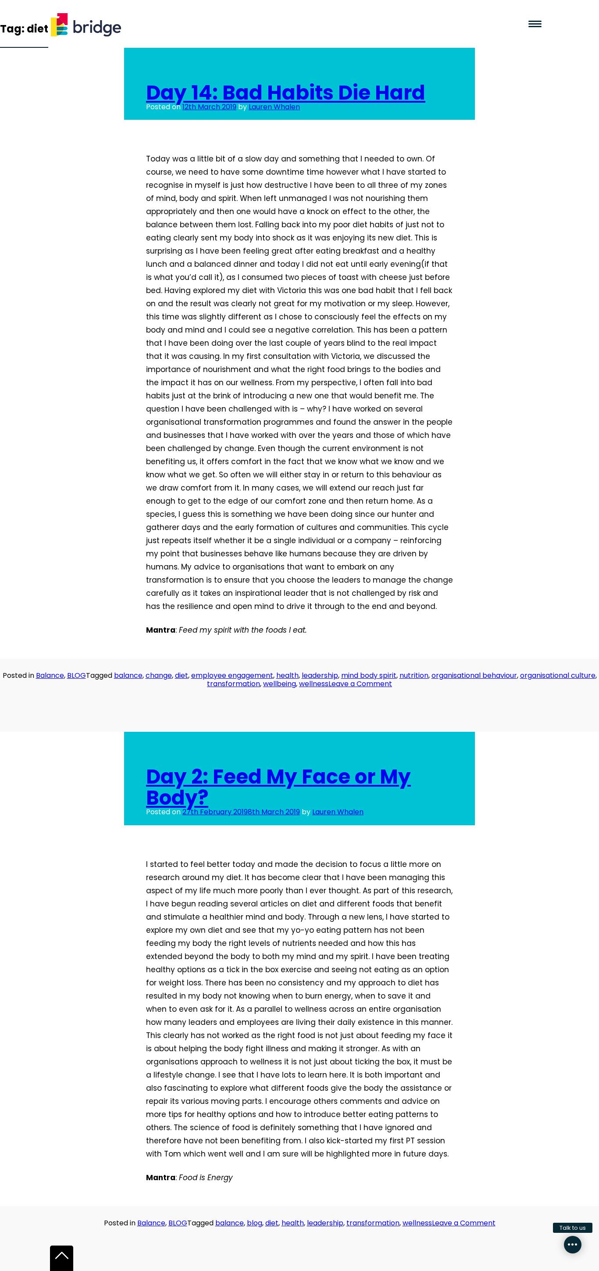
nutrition (413, 675)
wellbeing (279, 684)
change (159, 675)
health (287, 675)
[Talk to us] (572, 1244)
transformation (233, 684)
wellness (313, 684)
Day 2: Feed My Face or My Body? (278, 787)
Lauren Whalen (274, 107)
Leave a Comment (360, 684)
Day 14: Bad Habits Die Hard (285, 93)
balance (128, 675)
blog (254, 1223)
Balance (50, 675)
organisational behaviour (474, 675)
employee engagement (232, 675)
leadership (320, 675)
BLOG (76, 675)
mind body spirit (368, 675)
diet (181, 675)
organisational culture (557, 675)
